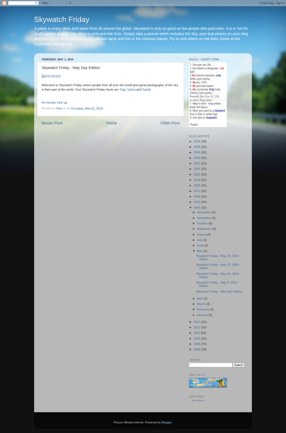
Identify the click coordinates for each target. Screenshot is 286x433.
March (201, 304)
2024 (197, 152)
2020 (197, 174)
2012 (197, 327)
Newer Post (51, 123)
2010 (197, 338)
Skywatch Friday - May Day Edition (219, 291)
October (203, 223)
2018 (197, 185)
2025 (197, 146)
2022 (197, 163)
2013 (197, 322)
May (200, 251)
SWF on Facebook (197, 401)
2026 (197, 141)
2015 (197, 202)
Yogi (122, 89)
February (203, 309)
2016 (197, 196)
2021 (197, 168)
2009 (197, 344)
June (200, 245)
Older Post (170, 123)
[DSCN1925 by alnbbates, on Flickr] (51, 76)
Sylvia (131, 89)
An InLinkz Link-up (54, 102)
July (200, 240)
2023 (197, 158)
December (204, 212)
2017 (197, 191)
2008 (197, 349)
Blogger (167, 422)
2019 (197, 180)
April (200, 298)
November (204, 218)
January (203, 315)
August (202, 234)
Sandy (146, 89)
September (205, 228)
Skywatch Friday (61, 19)
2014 (197, 207)
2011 (197, 332)
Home (111, 123)
